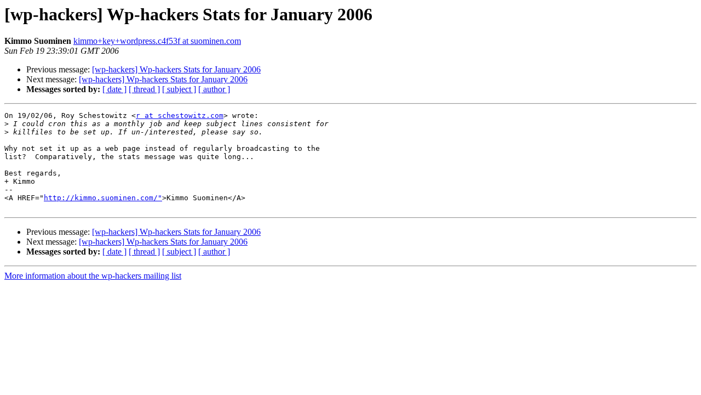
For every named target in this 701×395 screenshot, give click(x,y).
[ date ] (114, 89)
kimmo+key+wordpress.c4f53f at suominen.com (157, 41)
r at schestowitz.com (179, 115)
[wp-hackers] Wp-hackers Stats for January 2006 (176, 69)
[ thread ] (144, 89)
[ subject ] (179, 89)
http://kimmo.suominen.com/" (103, 198)
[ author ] (214, 89)
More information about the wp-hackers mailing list (92, 275)
